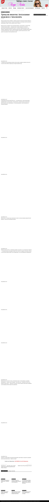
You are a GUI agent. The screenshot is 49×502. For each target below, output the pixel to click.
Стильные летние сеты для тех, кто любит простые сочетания (26, 492)
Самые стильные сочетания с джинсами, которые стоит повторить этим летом (16, 492)
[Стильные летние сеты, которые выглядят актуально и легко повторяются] (16, 476)
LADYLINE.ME (17, 461)
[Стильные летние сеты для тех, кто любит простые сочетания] (27, 487)
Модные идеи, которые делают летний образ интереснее (4, 492)
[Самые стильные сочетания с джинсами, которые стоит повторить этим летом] (16, 487)
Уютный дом (37, 8)
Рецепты (43, 8)
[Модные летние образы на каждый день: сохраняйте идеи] (6, 476)
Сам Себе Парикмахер (29, 8)
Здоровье (13, 490)
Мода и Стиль (4, 8)
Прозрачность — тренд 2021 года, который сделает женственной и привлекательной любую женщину (8, 466)
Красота (10, 8)
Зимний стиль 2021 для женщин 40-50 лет (25, 465)
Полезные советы (20, 8)
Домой (2, 10)
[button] (47, 8)
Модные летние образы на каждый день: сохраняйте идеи (5, 481)
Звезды (14, 8)
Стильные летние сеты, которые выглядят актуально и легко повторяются (16, 481)
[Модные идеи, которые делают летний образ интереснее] (6, 487)
